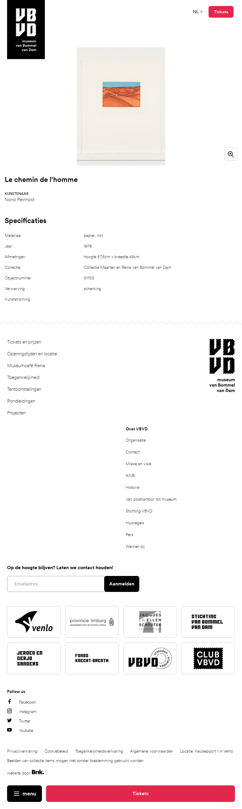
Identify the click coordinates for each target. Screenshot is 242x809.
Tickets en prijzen (24, 342)
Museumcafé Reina (26, 365)
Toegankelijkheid (23, 377)
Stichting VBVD (139, 511)
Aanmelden (121, 584)
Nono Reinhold (19, 199)
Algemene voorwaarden (151, 751)
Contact (133, 452)
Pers (129, 534)
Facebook (27, 702)
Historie (132, 487)
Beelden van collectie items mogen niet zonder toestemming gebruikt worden (75, 760)
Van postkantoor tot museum (151, 499)
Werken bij (135, 546)
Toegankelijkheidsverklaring (99, 751)
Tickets (140, 793)
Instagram (28, 711)
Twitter (25, 721)
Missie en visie (138, 463)
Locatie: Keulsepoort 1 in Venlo (206, 751)
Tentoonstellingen (24, 389)
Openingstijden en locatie (32, 354)
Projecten (16, 413)
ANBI (130, 475)
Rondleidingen (21, 401)
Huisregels (135, 522)
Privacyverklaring (22, 751)
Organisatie (136, 440)
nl (196, 11)
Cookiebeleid (56, 751)
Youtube (26, 730)
